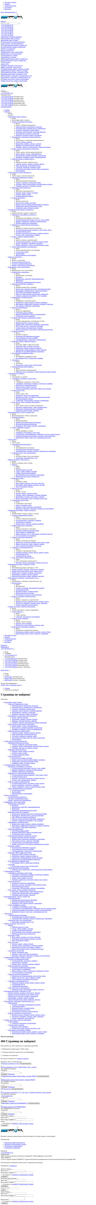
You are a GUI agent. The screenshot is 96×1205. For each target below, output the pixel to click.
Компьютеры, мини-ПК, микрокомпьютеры (30, 279)
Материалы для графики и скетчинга (24, 214)
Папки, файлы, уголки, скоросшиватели (28, 154)
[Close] (7, 1190)
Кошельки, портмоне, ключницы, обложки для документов (35, 508)
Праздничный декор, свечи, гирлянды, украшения (32, 633)
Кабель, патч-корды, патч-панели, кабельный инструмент (34, 329)
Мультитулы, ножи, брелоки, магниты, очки (30, 625)
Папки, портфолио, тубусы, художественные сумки (32, 245)
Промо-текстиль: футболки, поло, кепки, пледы (27, 571)
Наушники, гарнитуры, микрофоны (27, 395)
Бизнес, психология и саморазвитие (23, 265)
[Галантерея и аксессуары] (28, 500)
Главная (7, 110)
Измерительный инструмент (25, 593)
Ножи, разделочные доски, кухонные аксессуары (31, 498)
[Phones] (1, 90)
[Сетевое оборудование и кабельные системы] (41, 318)
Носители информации (19, 307)
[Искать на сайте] (19, 23)
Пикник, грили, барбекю (24, 623)
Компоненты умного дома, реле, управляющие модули (33, 437)
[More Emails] (9, 670)
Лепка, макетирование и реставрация (24, 247)
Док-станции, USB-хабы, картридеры (28, 306)
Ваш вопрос (5, 1199)
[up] (21, 1072)
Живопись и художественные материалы (25, 225)
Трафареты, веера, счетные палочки (27, 208)
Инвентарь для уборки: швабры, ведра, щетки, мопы (32, 542)
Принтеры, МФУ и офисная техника (23, 341)
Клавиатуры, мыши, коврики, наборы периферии (31, 302)
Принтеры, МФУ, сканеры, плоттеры (27, 346)
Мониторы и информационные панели (28, 282)
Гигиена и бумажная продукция (22, 515)
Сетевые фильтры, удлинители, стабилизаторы (31, 339)
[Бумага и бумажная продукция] (32, 122)
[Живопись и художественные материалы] (39, 225)
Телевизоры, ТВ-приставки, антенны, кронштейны (32, 400)
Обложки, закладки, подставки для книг (29, 186)
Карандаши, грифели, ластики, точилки (28, 144)
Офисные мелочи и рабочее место (23, 159)
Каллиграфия (20, 253)
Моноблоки (19, 280)
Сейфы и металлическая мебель (26, 473)
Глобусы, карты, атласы (23, 194)
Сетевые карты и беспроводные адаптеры (29, 328)
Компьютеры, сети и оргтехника (11, 54)
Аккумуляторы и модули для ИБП (27, 338)
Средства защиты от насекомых (26, 535)
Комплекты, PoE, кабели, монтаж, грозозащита (31, 426)
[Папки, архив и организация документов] (39, 149)
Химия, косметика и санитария (22, 525)
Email (3, 1121)
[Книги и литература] (22, 257)
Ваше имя (4, 1117)
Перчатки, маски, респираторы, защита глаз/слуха (32, 562)
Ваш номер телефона (8, 1119)
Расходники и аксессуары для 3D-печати (29, 365)
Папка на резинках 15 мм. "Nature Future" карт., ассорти (18, 1067)
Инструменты (16, 583)
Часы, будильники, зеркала (24, 486)
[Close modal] (14, 1116)
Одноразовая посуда (22, 554)
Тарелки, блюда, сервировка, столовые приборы (31, 495)
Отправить (5, 1125)
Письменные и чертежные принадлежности (26, 137)
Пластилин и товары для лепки (26, 203)
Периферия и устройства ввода (22, 297)
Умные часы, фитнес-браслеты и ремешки (29, 409)
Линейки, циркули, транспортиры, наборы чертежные (33, 147)
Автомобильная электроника (21, 444)
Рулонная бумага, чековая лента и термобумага (31, 128)
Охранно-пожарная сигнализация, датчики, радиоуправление (35, 436)
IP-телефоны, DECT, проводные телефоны (29, 358)
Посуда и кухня (17, 488)
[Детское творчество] (25, 198)
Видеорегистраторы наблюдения (26, 424)
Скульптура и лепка (22, 252)
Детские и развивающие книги (22, 263)
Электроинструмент (22, 589)
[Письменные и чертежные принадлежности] (41, 137)
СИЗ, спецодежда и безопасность (22, 557)
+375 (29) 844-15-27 (7, 93)
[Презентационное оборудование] (33, 367)
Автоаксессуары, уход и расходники (23, 453)
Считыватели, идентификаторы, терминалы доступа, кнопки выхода (38, 434)
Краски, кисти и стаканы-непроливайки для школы (32, 204)
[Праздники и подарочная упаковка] (35, 627)
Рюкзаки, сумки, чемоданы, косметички (28, 507)
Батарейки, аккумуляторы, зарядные (27, 410)
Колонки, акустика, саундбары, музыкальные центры (33, 397)
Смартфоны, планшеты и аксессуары (24, 378)
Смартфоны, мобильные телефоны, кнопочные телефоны (34, 383)
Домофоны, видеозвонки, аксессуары (28, 432)
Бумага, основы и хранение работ (23, 236)
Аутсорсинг (8, 7)
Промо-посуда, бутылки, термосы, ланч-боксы (27, 573)
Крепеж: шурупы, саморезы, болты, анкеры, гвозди (32, 601)
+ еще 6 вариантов (7, 1096)
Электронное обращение (12, 1148)
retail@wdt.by (8, 678)
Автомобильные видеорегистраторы (27, 449)
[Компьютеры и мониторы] (29, 272)
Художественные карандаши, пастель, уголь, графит (32, 220)
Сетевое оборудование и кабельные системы (26, 318)
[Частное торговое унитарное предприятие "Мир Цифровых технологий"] (12, 1133)
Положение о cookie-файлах (13, 1146)
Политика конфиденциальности (14, 1142)
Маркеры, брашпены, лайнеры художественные (31, 221)
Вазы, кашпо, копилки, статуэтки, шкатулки (30, 483)
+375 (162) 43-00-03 (7, 103)
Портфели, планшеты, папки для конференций (31, 157)
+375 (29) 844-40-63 (7, 96)
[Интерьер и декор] (24, 478)
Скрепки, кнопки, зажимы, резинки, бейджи (30, 164)
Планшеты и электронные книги (26, 385)
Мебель (14, 464)
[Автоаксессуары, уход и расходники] (36, 453)
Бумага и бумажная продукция (22, 122)
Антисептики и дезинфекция (25, 532)
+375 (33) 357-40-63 (7, 101)
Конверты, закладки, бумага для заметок (29, 135)
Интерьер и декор (17, 478)
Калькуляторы (20, 171)
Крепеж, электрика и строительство (23, 596)
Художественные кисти (23, 231)
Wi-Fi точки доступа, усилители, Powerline (29, 326)
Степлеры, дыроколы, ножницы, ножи (28, 167)
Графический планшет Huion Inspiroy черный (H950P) (18, 1080)
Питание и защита (18, 331)
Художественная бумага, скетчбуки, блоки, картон (32, 242)
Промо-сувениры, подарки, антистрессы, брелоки (28, 569)
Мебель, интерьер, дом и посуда (11, 67)
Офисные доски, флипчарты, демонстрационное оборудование (36, 372)
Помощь (7, 4)
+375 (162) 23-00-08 (7, 100)
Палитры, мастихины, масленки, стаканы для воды (32, 233)
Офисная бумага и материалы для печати (29, 127)
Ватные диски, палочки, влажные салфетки (30, 524)
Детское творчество (18, 198)
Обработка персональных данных (15, 1144)
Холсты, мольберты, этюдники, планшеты (29, 243)
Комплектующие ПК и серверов (22, 284)
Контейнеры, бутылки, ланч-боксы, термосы (30, 497)
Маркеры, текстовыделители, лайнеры (28, 145)
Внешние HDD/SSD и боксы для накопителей (30, 314)
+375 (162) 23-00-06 (7, 98)
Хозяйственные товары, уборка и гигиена (14, 70)
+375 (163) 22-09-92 (7, 105)
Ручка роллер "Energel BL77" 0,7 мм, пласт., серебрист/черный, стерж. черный (26, 1092)
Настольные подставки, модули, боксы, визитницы (32, 169)
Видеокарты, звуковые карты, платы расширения (31, 290)
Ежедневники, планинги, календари (27, 133)
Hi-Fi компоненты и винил (24, 399)
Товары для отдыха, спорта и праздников (14, 81)
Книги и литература (7, 50)
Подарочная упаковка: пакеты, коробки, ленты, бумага (33, 632)
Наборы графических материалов (26, 223)
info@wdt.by (8, 677)
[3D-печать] (19, 360)
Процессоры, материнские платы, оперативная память (33, 289)
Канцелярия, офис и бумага (9, 40)
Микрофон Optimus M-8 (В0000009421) (13, 1107)
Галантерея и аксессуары (20, 500)
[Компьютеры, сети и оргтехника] (30, 267)
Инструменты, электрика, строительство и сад (15, 77)
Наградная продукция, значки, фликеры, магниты (28, 576)
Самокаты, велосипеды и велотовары (28, 617)
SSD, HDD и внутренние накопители (28, 292)
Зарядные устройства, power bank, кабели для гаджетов (33, 388)
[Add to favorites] (1, 1078)
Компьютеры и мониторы (20, 272)
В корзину (4, 1074)
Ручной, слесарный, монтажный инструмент (30, 588)
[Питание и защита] (24, 331)
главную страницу (23, 1058)
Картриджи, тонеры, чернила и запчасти (29, 348)
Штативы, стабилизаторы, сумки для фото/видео (31, 407)
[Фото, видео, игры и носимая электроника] (40, 402)
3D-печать (15, 360)
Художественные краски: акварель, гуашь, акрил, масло (33, 230)
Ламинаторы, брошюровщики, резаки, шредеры (31, 350)
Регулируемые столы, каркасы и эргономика (30, 475)
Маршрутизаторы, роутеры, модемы (27, 323)
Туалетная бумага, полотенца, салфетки (28, 520)
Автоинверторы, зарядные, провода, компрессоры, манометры (36, 451)
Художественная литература (21, 262)
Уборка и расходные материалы (22, 537)
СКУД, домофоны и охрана (20, 427)
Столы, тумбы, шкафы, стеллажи (26, 471)
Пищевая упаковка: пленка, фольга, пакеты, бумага (32, 552)
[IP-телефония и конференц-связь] (33, 353)
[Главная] (12, 88)
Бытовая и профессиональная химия (27, 530)
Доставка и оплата (10, 2)
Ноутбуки (19, 277)
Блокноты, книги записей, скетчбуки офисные (31, 132)
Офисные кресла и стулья (24, 470)
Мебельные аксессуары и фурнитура (27, 476)
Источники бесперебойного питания (27, 336)
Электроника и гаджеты (8, 57)
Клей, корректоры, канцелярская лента (28, 165)
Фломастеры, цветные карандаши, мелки (29, 206)
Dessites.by (13, 1166)
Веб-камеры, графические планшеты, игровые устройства (34, 304)
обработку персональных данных (23, 1123)
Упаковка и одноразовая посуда (22, 547)
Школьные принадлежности (21, 187)
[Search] (4, 90)
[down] (1, 1072)
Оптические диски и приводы (25, 316)
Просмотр (11, 1074)
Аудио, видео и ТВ (18, 390)
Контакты (7, 9)
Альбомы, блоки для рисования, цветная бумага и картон (34, 184)
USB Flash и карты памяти (24, 312)
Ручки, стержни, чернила (24, 142)
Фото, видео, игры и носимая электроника (25, 402)
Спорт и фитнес (17, 611)
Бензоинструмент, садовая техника (27, 591)
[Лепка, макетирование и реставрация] (36, 247)
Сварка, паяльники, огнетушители (27, 605)
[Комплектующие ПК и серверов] (33, 284)
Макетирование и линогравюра (26, 255)
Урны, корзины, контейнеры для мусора (28, 546)
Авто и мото (5, 64)
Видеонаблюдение (18, 417)
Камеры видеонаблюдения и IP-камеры (28, 422)
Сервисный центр (10, 5)
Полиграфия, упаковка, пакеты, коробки (25, 574)
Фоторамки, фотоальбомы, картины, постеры (30, 485)
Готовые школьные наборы (24, 196)
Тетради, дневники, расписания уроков (28, 182)
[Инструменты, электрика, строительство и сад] (38, 578)
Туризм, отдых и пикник (20, 618)
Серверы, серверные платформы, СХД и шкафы (31, 296)
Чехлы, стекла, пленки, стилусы (26, 387)
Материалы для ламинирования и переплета (30, 351)
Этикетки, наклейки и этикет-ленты (27, 130)
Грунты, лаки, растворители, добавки (28, 235)
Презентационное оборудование (22, 367)
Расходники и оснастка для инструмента (29, 595)
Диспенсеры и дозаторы (23, 522)
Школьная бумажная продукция (22, 177)
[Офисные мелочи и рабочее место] (34, 159)
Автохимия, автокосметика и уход (27, 458)
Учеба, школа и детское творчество (12, 43)
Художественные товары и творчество (13, 47)
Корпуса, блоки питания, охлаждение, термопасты (32, 294)
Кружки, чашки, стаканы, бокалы (26, 493)
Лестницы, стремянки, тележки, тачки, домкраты (31, 603)
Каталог (7, 111)
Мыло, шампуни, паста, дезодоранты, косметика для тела (34, 534)
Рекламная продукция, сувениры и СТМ (14, 74)
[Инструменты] (21, 583)
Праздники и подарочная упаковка (23, 627)
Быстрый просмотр (25, 1063)
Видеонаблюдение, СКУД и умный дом (13, 60)
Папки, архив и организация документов (25, 149)
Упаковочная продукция (23, 556)
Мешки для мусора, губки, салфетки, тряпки (30, 544)
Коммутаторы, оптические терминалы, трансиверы (32, 324)
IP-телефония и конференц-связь (22, 353)
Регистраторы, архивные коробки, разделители (31, 155)
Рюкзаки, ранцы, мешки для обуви (27, 193)
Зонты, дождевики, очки (24, 505)
